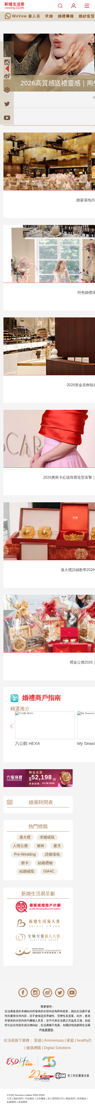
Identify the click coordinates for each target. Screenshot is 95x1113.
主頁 (9, 1098)
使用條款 (81, 1098)
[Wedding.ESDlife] (14, 5)
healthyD (84, 1040)
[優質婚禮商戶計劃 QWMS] (38, 906)
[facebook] (7, 48)
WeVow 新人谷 (26, 16)
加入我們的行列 (56, 1098)
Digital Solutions (57, 1048)
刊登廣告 (29, 1098)
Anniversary (54, 1040)
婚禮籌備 (66, 16)
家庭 (70, 1040)
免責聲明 (47, 1029)
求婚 (49, 16)
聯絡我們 (70, 1098)
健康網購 (33, 1048)
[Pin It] (7, 90)
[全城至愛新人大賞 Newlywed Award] (38, 937)
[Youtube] (7, 118)
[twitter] (7, 104)
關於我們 (18, 1098)
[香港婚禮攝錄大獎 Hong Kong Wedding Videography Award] (38, 951)
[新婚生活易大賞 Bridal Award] (38, 923)
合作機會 (40, 1098)
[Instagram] (7, 62)
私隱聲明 (11, 1102)
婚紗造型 (87, 16)
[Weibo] (7, 76)
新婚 (38, 1040)
